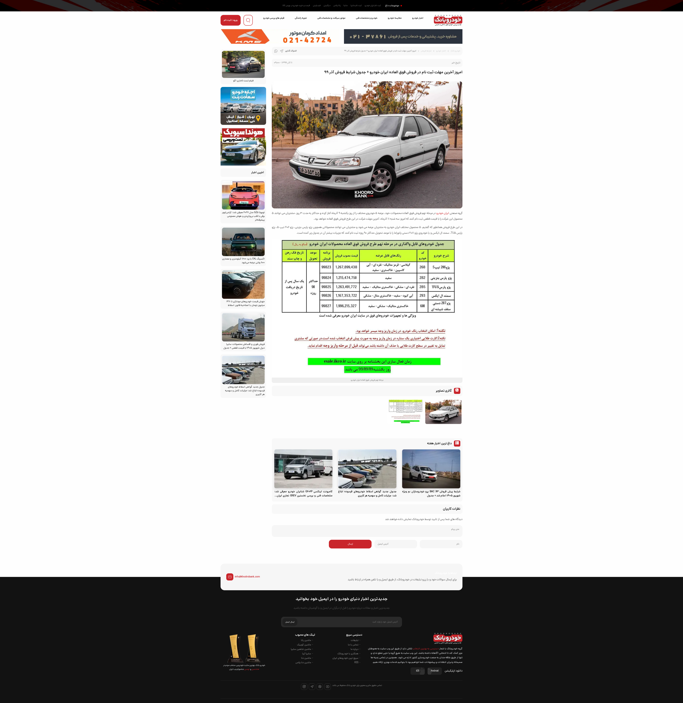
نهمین (247, 669)
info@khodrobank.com (247, 577)
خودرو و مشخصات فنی (366, 18)
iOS (417, 671)
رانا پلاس (337, 5)
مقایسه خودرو (394, 18)
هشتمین (255, 669)
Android (435, 671)
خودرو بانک (455, 51)
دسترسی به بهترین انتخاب (426, 649)
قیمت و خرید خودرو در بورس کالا (296, 5)
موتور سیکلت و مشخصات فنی (331, 18)
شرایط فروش (426, 51)
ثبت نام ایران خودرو (373, 5)
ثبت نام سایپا (356, 5)
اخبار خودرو (417, 18)
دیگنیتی (327, 5)
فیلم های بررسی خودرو (273, 18)
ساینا (345, 5)
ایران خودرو (442, 213)
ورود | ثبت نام (230, 20)
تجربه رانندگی (301, 18)
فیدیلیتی (317, 5)
